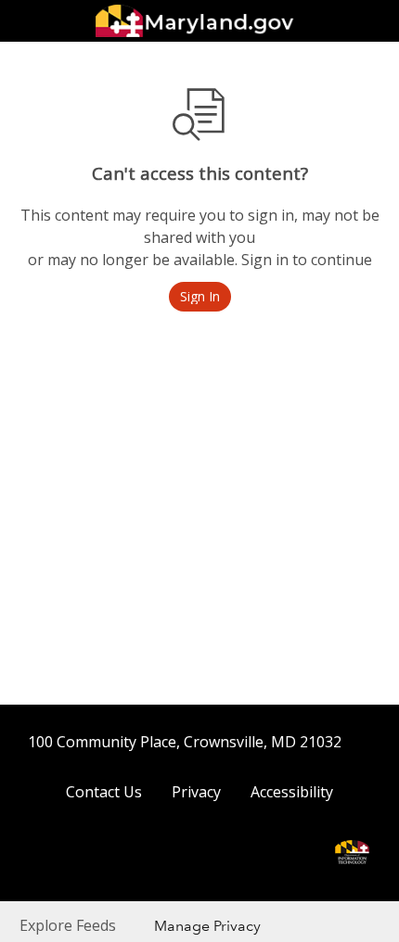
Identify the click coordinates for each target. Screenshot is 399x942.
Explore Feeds (67, 925)
